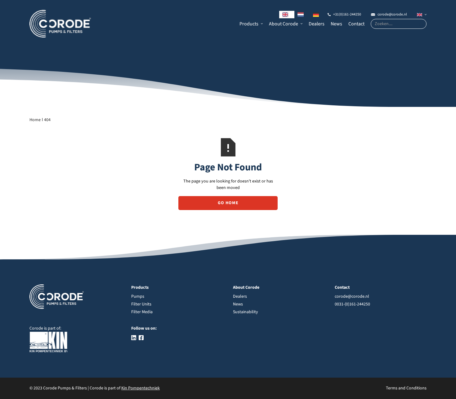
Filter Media (142, 312)
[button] (251, 24)
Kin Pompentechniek (140, 388)
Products (248, 23)
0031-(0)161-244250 (352, 304)
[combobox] (287, 14)
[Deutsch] (317, 14)
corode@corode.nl (392, 14)
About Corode (283, 23)
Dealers (316, 23)
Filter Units (141, 304)
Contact (356, 23)
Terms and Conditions (406, 388)
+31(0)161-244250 (347, 14)
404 (47, 120)
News (336, 23)
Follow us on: (144, 328)
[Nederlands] (302, 14)
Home (35, 120)
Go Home (228, 203)
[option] (302, 14)
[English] (287, 14)
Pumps (137, 296)
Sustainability (245, 312)
